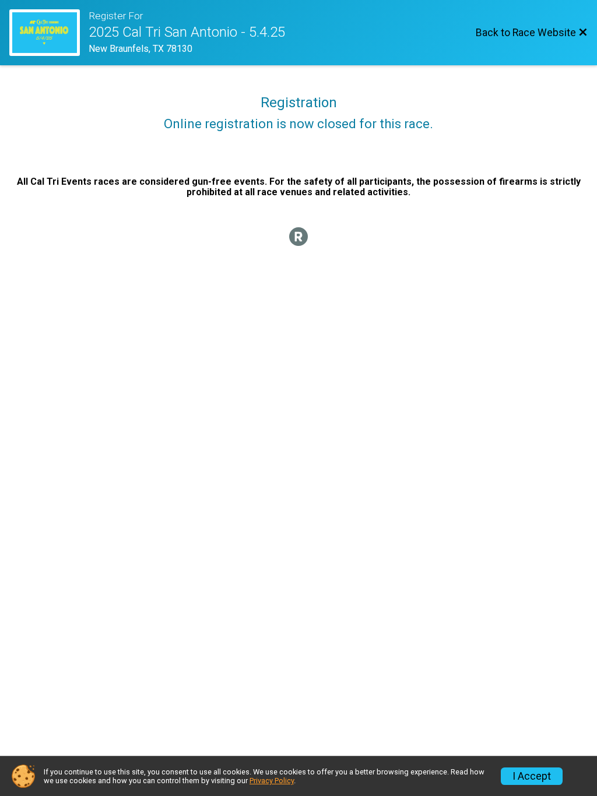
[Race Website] (49, 32)
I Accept (531, 776)
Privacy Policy (272, 780)
